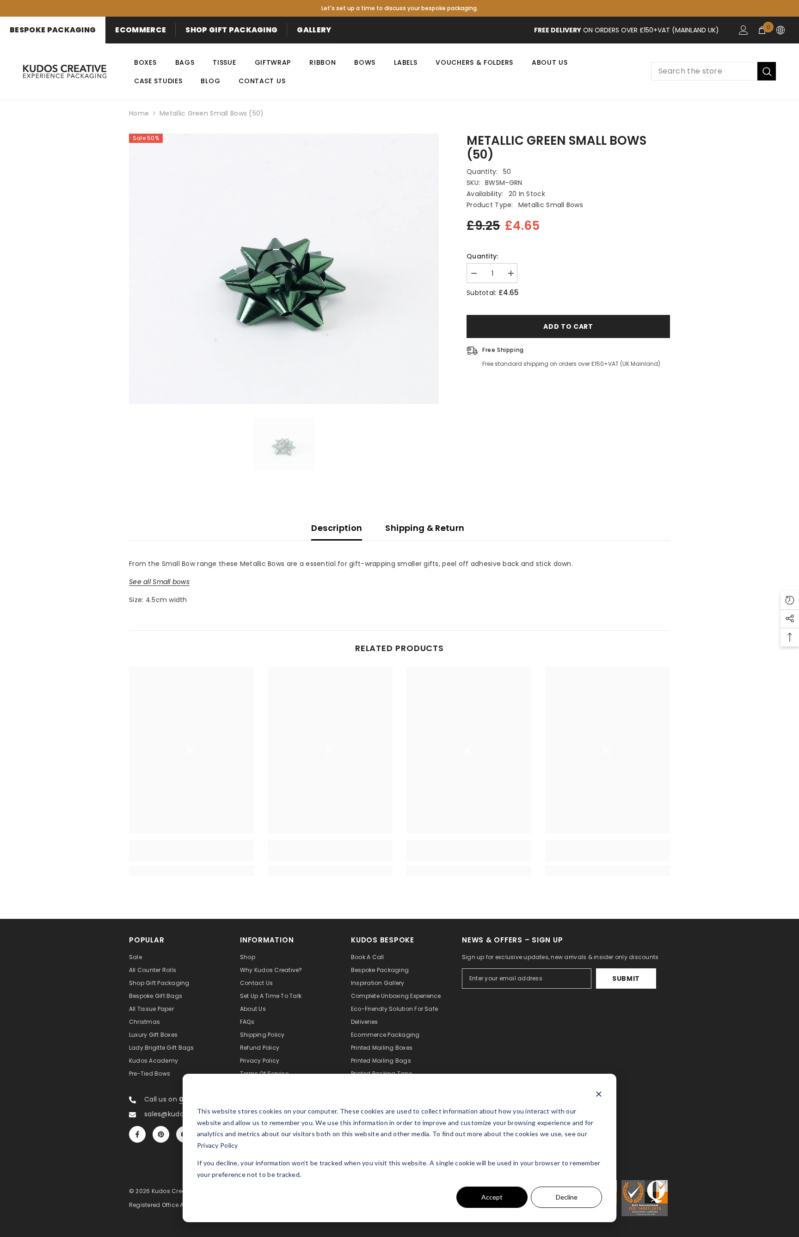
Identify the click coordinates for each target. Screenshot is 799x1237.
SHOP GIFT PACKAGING (231, 30)
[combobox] (704, 71)
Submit (626, 978)
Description (336, 528)
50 (507, 171)
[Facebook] (137, 1134)
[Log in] (743, 30)
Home (139, 113)
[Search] (713, 71)
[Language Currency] (780, 30)
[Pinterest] (161, 1134)
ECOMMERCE (140, 30)
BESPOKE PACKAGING (53, 30)
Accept (492, 1197)
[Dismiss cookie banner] (599, 1094)
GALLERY (314, 30)
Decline (567, 1197)
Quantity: (482, 256)
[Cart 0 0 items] (762, 30)
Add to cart (568, 326)
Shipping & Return (424, 528)
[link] (191, 856)
